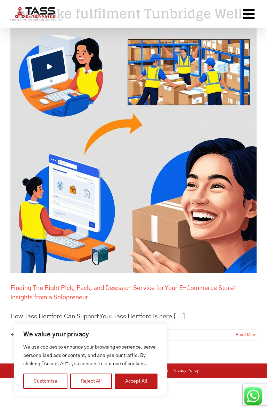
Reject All (91, 381)
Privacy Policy (185, 370)
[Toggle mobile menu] (250, 14)
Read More (246, 335)
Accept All (136, 381)
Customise (45, 381)
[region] (90, 359)
